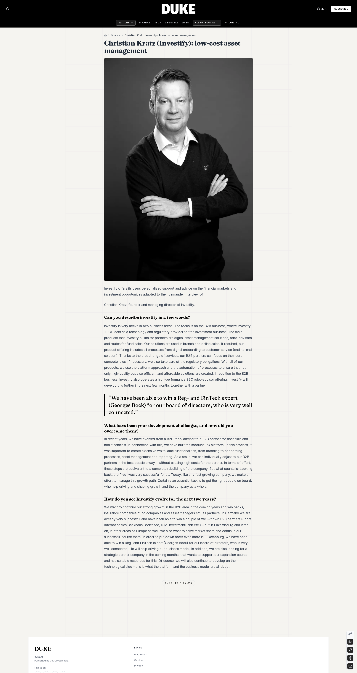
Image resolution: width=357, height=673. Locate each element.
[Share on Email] (350, 666)
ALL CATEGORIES (205, 22)
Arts (185, 22)
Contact (235, 22)
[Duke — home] (178, 9)
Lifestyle (171, 22)
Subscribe (341, 8)
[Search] (8, 9)
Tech (157, 22)
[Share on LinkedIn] (350, 642)
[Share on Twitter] (350, 650)
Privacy (138, 665)
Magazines (140, 654)
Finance (145, 22)
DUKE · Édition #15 (178, 583)
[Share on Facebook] (350, 658)
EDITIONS (124, 22)
